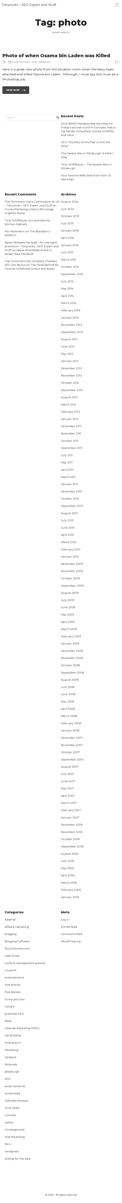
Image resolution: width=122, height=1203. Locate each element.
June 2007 (68, 781)
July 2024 (67, 209)
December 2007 (72, 737)
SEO (7, 1078)
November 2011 (71, 433)
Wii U (8, 1144)
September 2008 (72, 672)
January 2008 (70, 730)
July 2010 (67, 520)
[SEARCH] (58, 117)
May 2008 (67, 701)
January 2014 (70, 317)
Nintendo (11, 1064)
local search (13, 1042)
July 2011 (67, 455)
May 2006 (67, 868)
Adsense (10, 919)
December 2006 (72, 824)
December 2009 (72, 564)
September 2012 (72, 390)
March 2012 (68, 404)
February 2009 (71, 636)
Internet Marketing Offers (22, 1028)
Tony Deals (12, 1107)
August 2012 (69, 397)
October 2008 (70, 665)
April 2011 (67, 469)
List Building (13, 1035)
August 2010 (69, 513)
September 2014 (72, 274)
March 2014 (68, 303)
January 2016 (69, 245)
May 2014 (67, 288)
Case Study (12, 955)
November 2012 (71, 375)
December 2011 (71, 426)
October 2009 (70, 578)
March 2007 (69, 802)
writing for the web (17, 1158)
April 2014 (67, 295)
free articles (12, 984)
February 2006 (71, 889)
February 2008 (71, 723)
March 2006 (69, 882)
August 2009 (69, 592)
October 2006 (70, 839)
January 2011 (69, 484)
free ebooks (12, 992)
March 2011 (68, 477)
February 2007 (71, 810)
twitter (9, 1122)
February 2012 (70, 411)
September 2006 (72, 846)
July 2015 (67, 252)
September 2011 (71, 448)
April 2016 (67, 237)
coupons (10, 970)
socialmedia (12, 1093)
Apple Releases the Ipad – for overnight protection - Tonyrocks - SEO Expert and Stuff (32, 246)
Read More (13, 91)
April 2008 (68, 708)
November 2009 (72, 571)
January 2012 (70, 419)
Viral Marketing (15, 1136)
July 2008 (67, 687)
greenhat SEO (14, 1013)
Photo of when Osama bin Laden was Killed (56, 55)
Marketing (11, 1050)
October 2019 (70, 216)
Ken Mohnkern (15, 231)
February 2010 (70, 549)
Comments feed (71, 934)
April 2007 (68, 795)
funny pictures (14, 999)
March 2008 (69, 716)
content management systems (25, 963)
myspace (11, 1057)
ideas (8, 1020)
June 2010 (68, 527)
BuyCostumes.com (17, 948)
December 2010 (71, 491)
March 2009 (69, 629)
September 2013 (72, 332)
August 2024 (69, 201)
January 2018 (70, 230)
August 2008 (70, 679)
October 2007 (70, 752)
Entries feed (69, 926)
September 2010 (72, 506)
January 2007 (70, 817)
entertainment (14, 977)
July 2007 (67, 774)
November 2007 (72, 745)
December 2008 (72, 650)
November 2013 (71, 324)
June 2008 (68, 694)
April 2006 (68, 875)
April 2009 (68, 622)
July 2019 (67, 223)
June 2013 (68, 346)
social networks (15, 1086)
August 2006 (69, 853)
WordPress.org (71, 941)
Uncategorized (15, 1129)
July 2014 (67, 281)
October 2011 (69, 440)
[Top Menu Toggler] (117, 4)
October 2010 (70, 498)
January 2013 (70, 361)
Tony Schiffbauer (16, 220)
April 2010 (67, 534)
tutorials (10, 1115)
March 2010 (68, 542)
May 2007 (67, 788)
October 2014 (70, 266)
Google (9, 1006)
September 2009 (72, 585)
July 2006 (67, 860)
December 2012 (71, 368)
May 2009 (67, 614)
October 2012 (70, 382)
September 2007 (72, 759)
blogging (11, 934)
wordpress (12, 1151)
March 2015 (68, 259)
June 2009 (68, 607)
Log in (65, 919)
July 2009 (67, 600)
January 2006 (70, 897)
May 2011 (67, 462)
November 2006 (72, 832)
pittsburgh (12, 1071)
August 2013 (69, 339)
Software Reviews (16, 1100)
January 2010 (70, 556)
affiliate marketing (17, 926)
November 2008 (72, 658)
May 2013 (67, 353)
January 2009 (70, 643)
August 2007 (69, 766)
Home (55, 32)
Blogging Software (17, 941)
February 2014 (70, 310)
